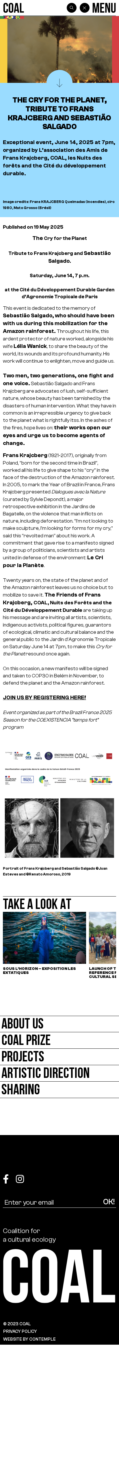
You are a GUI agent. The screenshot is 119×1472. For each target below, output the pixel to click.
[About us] (59, 1024)
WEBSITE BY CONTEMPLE (29, 1339)
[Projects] (59, 1057)
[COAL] (13, 8)
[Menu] (104, 8)
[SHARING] (59, 1090)
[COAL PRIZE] (59, 1040)
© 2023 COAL (17, 1324)
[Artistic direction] (59, 1073)
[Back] (85, 8)
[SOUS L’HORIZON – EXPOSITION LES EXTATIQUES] (44, 945)
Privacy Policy (20, 1331)
